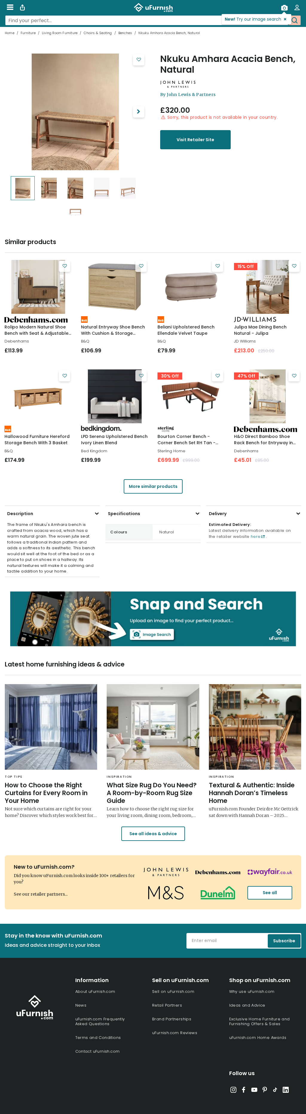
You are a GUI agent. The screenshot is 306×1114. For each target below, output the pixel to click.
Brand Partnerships (171, 1019)
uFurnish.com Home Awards (258, 1037)
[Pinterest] (265, 1091)
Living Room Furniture (59, 33)
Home (9, 33)
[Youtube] (254, 1091)
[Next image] (138, 112)
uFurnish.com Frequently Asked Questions (100, 1021)
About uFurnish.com (95, 991)
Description (20, 514)
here (255, 536)
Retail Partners (167, 1005)
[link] (38, 287)
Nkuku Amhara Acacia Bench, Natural (228, 64)
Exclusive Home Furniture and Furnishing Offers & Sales (259, 1021)
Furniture (28, 33)
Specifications (124, 514)
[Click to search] (294, 20)
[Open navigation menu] (10, 7)
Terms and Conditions (98, 1037)
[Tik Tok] (275, 1091)
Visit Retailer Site (195, 140)
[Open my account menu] (297, 7)
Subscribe (284, 941)
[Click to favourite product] (138, 60)
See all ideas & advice (153, 834)
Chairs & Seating (98, 33)
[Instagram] (233, 1091)
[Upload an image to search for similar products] (284, 7)
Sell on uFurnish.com (173, 991)
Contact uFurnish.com (97, 1051)
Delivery (218, 514)
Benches (125, 33)
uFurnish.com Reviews (174, 1033)
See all (270, 893)
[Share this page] (22, 7)
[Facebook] (244, 1091)
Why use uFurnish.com (252, 991)
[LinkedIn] (285, 1091)
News (81, 1005)
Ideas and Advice (247, 1005)
